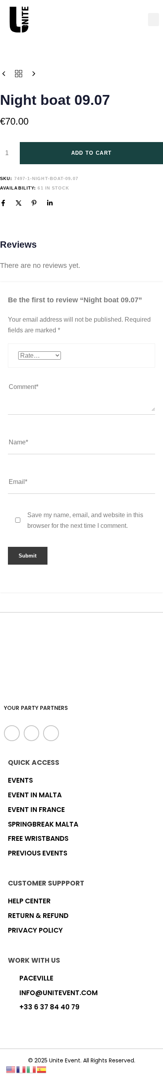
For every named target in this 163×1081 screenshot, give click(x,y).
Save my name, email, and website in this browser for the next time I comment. (85, 520)
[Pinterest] (34, 203)
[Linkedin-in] (32, 733)
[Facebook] (3, 203)
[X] (18, 203)
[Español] (42, 1069)
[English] (11, 1069)
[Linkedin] (50, 203)
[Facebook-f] (12, 733)
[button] (153, 19)
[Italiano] (32, 1069)
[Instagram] (51, 733)
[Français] (21, 1069)
